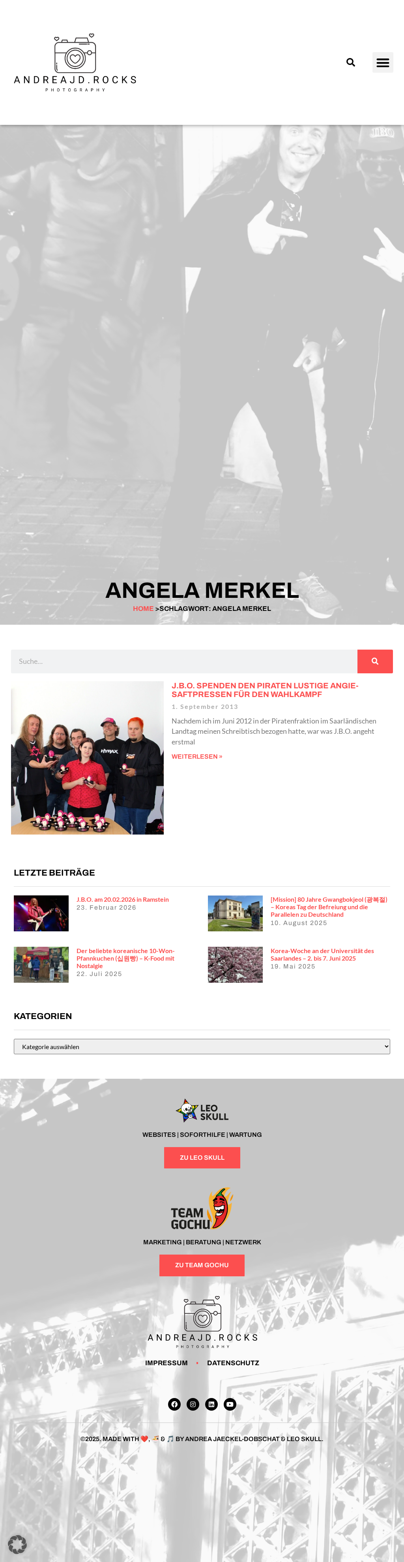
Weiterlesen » (197, 756)
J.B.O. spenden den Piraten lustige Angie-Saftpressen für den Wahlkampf (265, 690)
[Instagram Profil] (193, 1404)
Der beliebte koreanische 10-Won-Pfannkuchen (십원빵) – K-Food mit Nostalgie (126, 958)
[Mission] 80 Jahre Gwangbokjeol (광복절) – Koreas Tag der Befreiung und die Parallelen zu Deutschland (329, 906)
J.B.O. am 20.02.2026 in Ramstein (123, 899)
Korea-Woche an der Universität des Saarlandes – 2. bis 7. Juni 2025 (322, 954)
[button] (351, 62)
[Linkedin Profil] (211, 1404)
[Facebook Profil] (174, 1404)
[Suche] (375, 661)
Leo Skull (304, 1439)
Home (143, 608)
